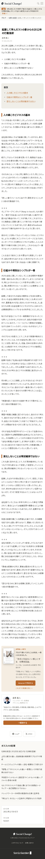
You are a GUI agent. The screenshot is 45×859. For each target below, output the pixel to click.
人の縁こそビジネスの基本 (17, 92)
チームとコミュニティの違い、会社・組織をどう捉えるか (22, 764)
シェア (17, 734)
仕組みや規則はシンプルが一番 (19, 97)
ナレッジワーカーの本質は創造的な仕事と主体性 (20, 793)
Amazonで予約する (25, 683)
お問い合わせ (29, 843)
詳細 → (4, 13)
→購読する (22, 722)
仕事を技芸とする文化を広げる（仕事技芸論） (18, 751)
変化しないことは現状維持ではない (21, 101)
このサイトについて (17, 843)
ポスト (30, 734)
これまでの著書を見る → (24, 688)
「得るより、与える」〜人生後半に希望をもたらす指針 (21, 798)
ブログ (3, 18)
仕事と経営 (13, 18)
